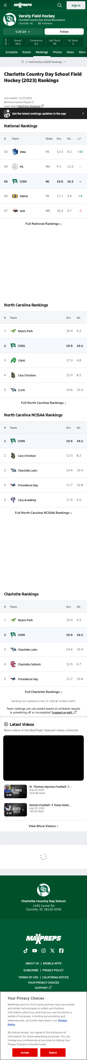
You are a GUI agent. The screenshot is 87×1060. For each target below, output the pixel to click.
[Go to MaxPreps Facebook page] (61, 951)
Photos (57, 52)
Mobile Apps (52, 963)
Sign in (76, 5)
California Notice (55, 977)
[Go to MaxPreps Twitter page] (52, 951)
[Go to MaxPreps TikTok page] (25, 951)
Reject (53, 1052)
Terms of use (28, 977)
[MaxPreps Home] (23, 5)
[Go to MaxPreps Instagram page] (43, 951)
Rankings (42, 52)
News (70, 52)
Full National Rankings (42, 223)
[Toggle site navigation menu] (5, 5)
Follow (64, 32)
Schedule (12, 52)
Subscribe (30, 970)
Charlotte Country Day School (43, 900)
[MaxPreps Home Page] (22, 62)
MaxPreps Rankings (29, 106)
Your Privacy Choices (43, 982)
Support (41, 988)
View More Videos (42, 826)
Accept (25, 1052)
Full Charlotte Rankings (42, 691)
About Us (32, 963)
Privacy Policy (53, 970)
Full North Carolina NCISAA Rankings (42, 512)
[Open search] (59, 5)
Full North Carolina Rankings (42, 402)
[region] (43, 1025)
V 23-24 (21, 32)
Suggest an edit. (62, 712)
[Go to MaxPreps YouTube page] (34, 951)
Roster (26, 52)
